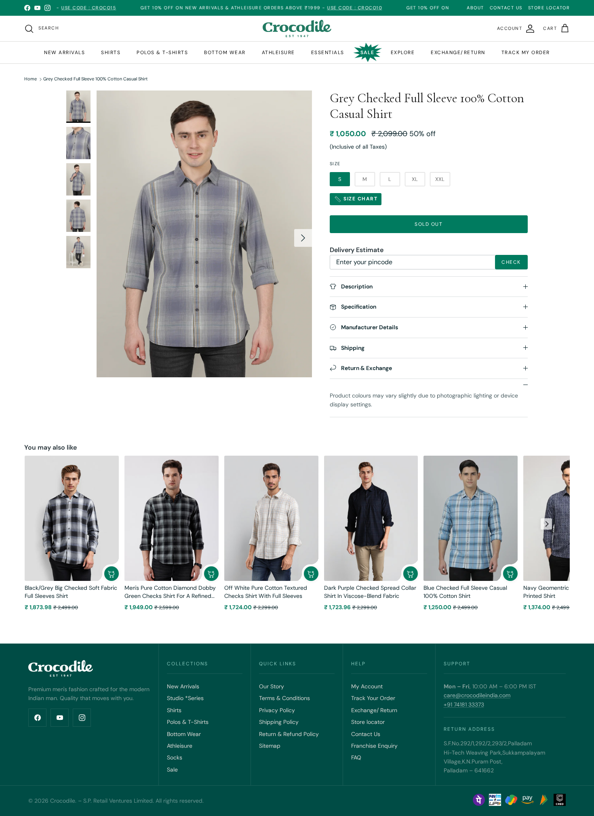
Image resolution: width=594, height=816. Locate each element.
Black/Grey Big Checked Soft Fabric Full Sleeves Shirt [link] (71, 591)
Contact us (506, 8)
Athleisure (278, 52)
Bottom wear (225, 52)
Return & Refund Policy (289, 734)
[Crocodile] (297, 28)
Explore (403, 52)
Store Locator (549, 8)
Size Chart (360, 199)
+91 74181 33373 (464, 704)
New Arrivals (64, 52)
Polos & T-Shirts (188, 722)
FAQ (356, 757)
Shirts (110, 52)
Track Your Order (373, 698)
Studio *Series (185, 698)
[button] (111, 573)
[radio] (340, 179)
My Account (367, 686)
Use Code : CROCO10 (331, 8)
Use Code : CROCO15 (65, 8)
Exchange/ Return (374, 710)
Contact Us (365, 734)
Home (30, 79)
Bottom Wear (184, 734)
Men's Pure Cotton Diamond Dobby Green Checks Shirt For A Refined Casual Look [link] (170, 592)
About (475, 8)
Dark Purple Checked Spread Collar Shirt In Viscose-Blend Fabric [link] (370, 591)
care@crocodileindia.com (477, 695)
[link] (72, 518)
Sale (367, 52)
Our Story (271, 686)
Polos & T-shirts (162, 52)
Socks (174, 757)
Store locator (368, 722)
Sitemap (269, 745)
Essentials (327, 52)
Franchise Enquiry (374, 745)
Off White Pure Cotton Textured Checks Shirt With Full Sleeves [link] (265, 591)
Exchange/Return (458, 52)
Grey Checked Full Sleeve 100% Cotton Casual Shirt (95, 79)
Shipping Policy (279, 722)
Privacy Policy (277, 710)
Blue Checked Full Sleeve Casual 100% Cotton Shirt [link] (465, 591)
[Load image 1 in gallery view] (204, 233)
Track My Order (525, 52)
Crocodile (62, 800)
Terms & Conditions (284, 698)
